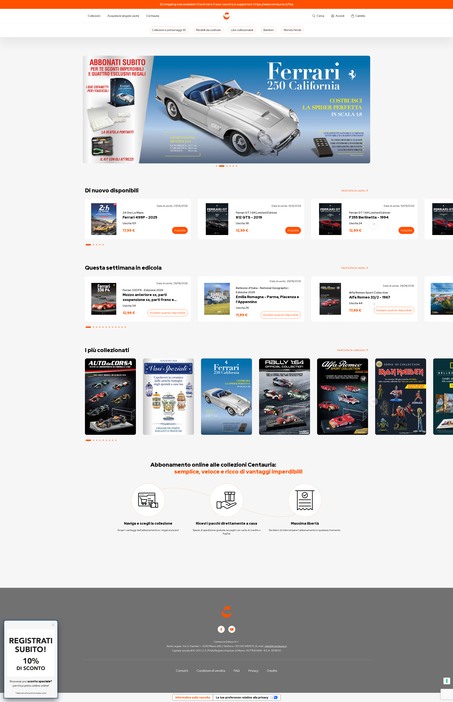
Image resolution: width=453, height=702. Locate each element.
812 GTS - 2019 (249, 217)
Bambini (268, 30)
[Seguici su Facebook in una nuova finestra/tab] (221, 629)
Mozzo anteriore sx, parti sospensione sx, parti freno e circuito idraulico (148, 297)
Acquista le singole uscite (123, 16)
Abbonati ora (110, 419)
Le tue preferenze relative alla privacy (242, 697)
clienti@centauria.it (276, 646)
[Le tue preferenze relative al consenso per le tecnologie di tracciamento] (446, 681)
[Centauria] (226, 15)
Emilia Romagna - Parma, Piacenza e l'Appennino (267, 299)
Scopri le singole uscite (110, 429)
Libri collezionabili (242, 30)
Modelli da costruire (208, 30)
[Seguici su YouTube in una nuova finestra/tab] (231, 629)
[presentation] (373, 224)
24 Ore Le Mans (133, 212)
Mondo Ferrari (292, 30)
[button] (318, 16)
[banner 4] (230, 166)
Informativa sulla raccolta (192, 697)
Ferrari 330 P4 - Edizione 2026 (143, 290)
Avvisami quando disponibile (167, 313)
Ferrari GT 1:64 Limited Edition (256, 212)
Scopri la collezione (168, 419)
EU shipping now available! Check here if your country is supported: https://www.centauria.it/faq (226, 4)
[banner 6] (236, 166)
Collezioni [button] (94, 16)
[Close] (53, 625)
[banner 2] (226, 109)
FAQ (237, 671)
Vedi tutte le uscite (353, 190)
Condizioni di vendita (211, 671)
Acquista (179, 230)
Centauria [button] (152, 16)
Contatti (182, 671)
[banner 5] (233, 166)
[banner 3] (226, 166)
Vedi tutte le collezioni (351, 350)
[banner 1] (216, 166)
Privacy (253, 671)
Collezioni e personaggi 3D (169, 30)
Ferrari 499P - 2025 (140, 217)
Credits (272, 671)
